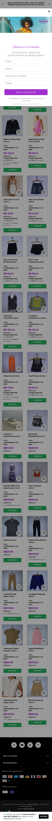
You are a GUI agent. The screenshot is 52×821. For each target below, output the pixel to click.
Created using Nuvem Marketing (26, 104)
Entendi (43, 816)
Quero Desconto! (26, 92)
